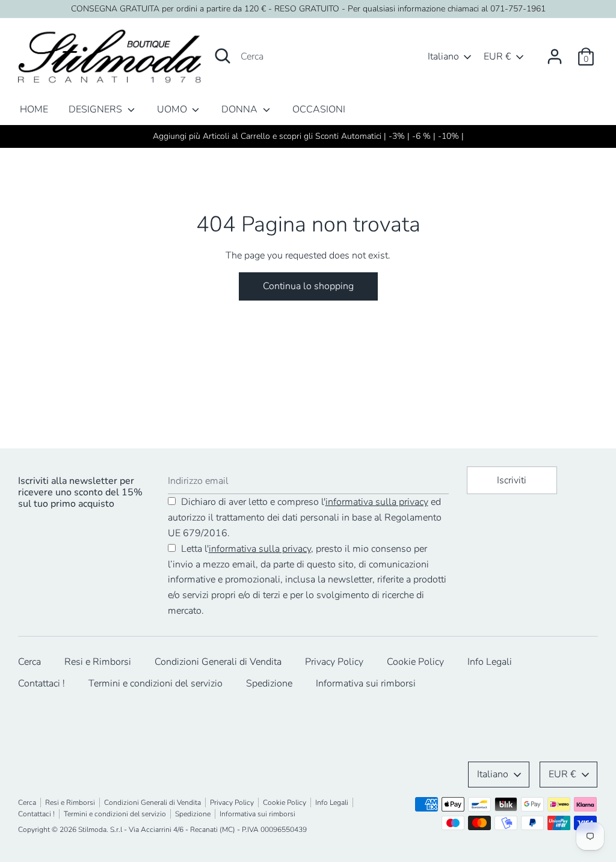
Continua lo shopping (308, 286)
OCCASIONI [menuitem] (318, 109)
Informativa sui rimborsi (366, 683)
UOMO (173, 109)
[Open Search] (223, 56)
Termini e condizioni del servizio (155, 683)
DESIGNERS (97, 109)
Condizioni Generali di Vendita (218, 661)
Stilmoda (92, 829)
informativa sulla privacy (376, 502)
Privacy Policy (334, 661)
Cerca (29, 661)
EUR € (497, 56)
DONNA (240, 109)
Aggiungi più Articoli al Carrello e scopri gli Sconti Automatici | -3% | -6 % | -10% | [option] (308, 136)
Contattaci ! (41, 683)
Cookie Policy (415, 661)
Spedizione (269, 683)
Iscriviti (511, 480)
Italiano (443, 56)
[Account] (555, 51)
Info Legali (489, 661)
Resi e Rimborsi (97, 661)
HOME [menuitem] (34, 109)
